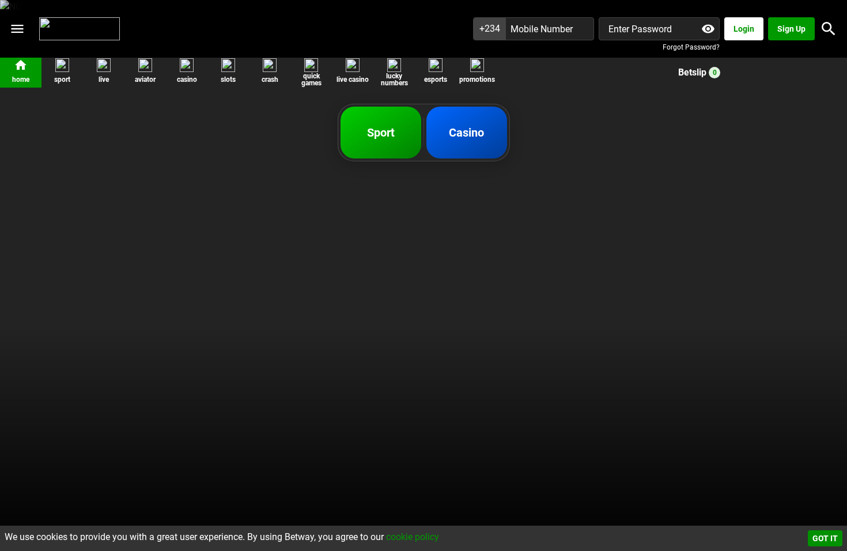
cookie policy (412, 536)
